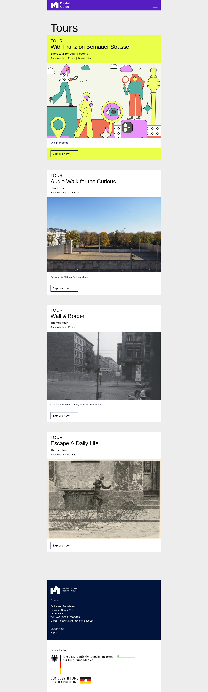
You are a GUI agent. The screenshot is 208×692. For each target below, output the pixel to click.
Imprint (54, 632)
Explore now (61, 153)
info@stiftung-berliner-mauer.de (76, 620)
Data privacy (57, 628)
